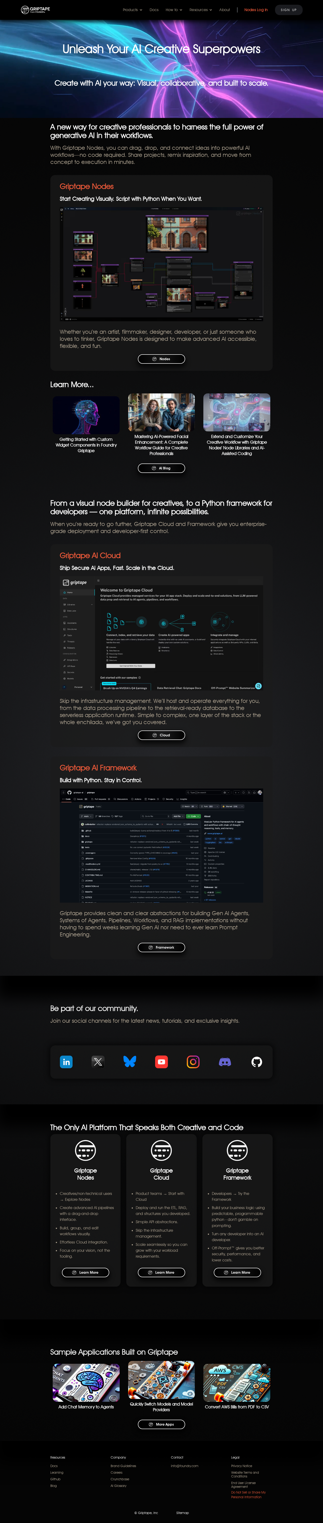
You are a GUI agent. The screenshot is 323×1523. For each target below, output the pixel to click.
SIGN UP (289, 10)
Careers (116, 1472)
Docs (154, 10)
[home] (35, 9)
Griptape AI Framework (98, 767)
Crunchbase (120, 1479)
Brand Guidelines (123, 1466)
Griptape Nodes (86, 186)
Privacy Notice (241, 1466)
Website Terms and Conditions (245, 1474)
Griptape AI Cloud (90, 555)
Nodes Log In (256, 10)
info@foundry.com (184, 1466)
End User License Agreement (243, 1485)
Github (55, 1479)
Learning (56, 1472)
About (224, 10)
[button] (133, 9)
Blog (53, 1486)
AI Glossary (118, 1486)
